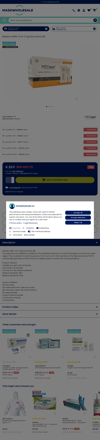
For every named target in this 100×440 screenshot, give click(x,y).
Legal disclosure (31, 223)
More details (9, 313)
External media (19, 231)
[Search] (95, 20)
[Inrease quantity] (12, 178)
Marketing (44, 228)
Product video (10, 306)
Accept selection (78, 217)
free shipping (15, 187)
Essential (16, 228)
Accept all (78, 212)
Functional (17, 235)
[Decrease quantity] (12, 181)
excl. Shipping (17, 171)
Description (8, 242)
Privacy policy (16, 223)
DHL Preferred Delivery (41, 231)
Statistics (30, 228)
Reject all (78, 222)
